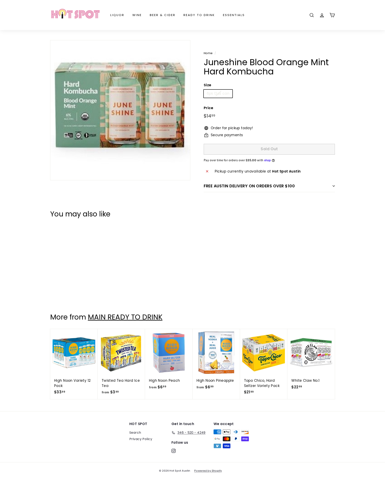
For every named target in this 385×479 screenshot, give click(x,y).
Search (135, 432)
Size (207, 84)
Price (208, 107)
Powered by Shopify (208, 471)
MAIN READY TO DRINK (125, 317)
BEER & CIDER (162, 15)
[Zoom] (120, 110)
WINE (137, 15)
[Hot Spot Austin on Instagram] (173, 450)
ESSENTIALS (234, 15)
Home (208, 53)
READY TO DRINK (199, 15)
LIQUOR (117, 15)
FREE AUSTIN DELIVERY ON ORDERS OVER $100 (249, 186)
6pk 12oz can (218, 93)
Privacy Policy (140, 439)
